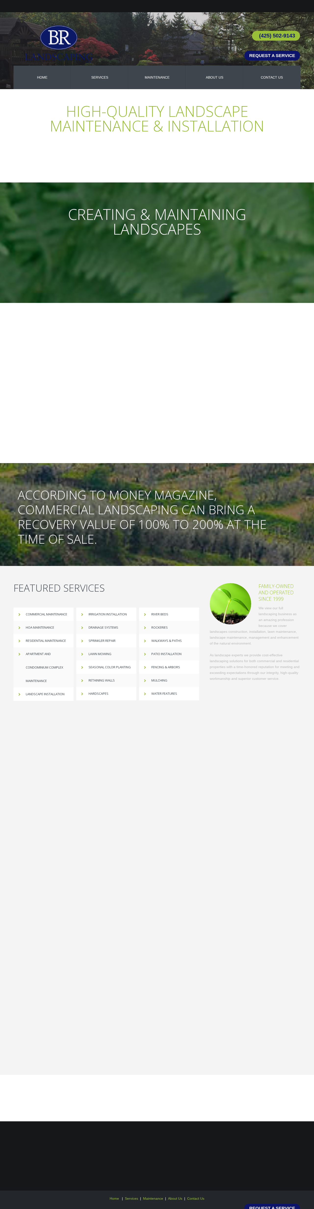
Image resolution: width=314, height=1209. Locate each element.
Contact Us (195, 1198)
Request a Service (272, 55)
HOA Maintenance (40, 627)
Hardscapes (98, 693)
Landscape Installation (45, 694)
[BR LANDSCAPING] (59, 44)
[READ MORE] (157, 261)
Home (115, 1198)
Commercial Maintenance (46, 614)
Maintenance (153, 1198)
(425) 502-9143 (277, 36)
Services (131, 1198)
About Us (175, 1198)
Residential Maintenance (46, 640)
